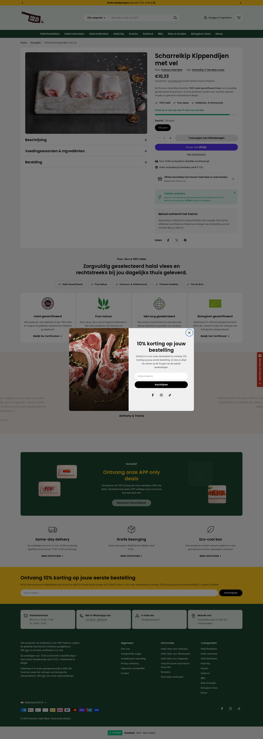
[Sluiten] (189, 333)
